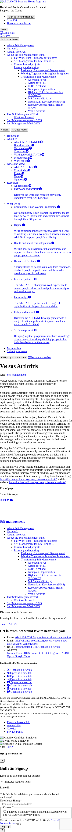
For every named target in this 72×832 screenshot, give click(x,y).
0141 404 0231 (43, 637)
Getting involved (16, 51)
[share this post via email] (11, 500)
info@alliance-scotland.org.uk (37, 642)
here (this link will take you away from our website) (28, 479)
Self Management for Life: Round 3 (33, 61)
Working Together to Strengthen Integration (45, 73)
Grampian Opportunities (41, 89)
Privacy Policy (15, 731)
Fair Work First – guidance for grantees (35, 57)
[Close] (2, 761)
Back (6, 129)
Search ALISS (8, 624)
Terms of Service (8, 823)
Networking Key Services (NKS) (46, 101)
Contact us (9, 32)
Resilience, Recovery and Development (43, 70)
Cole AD (11, 746)
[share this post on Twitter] (1, 500)
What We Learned (24, 117)
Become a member (40, 357)
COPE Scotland (37, 86)
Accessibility (14, 725)
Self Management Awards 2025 (24, 120)
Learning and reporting (26, 67)
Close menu (20, 129)
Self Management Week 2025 (23, 123)
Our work (12, 48)
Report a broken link (18, 722)
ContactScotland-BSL (37, 646)
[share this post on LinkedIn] (8, 500)
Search (11, 20)
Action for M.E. (37, 82)
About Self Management (20, 45)
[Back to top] (2, 830)
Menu (4, 29)
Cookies (11, 728)
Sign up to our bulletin (15, 357)
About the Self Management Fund (26, 54)
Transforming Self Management (38, 76)
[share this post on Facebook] (5, 500)
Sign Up (5, 826)
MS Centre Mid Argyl (40, 98)
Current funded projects (27, 64)
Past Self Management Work (22, 114)
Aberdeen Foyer (37, 79)
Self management (16, 374)
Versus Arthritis (36, 110)
